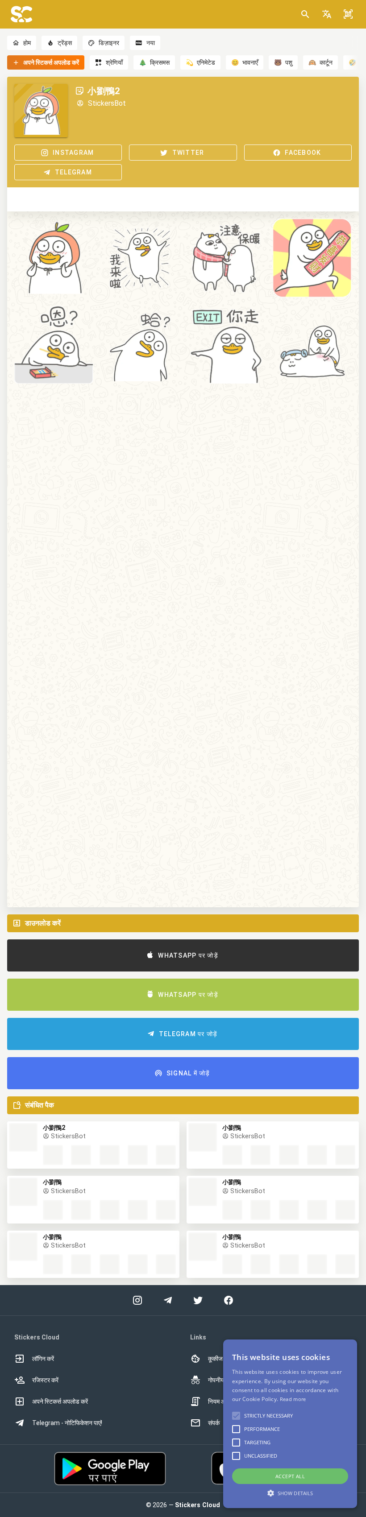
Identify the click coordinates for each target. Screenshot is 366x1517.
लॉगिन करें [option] (43, 1358)
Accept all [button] (290, 1476)
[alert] (290, 1423)
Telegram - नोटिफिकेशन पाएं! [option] (67, 1422)
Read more (293, 1399)
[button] (326, 14)
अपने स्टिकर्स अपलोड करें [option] (60, 1401)
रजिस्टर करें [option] (45, 1380)
